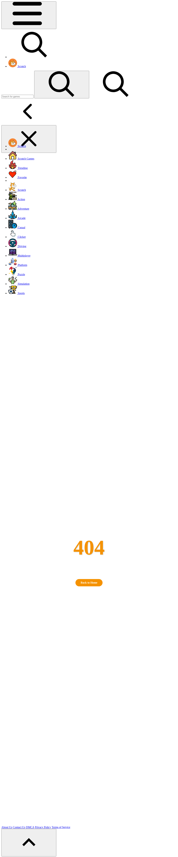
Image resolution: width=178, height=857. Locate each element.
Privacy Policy (43, 827)
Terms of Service (61, 827)
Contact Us (19, 827)
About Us (6, 827)
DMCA (30, 827)
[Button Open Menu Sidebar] (28, 15)
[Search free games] (34, 56)
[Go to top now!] (28, 842)
